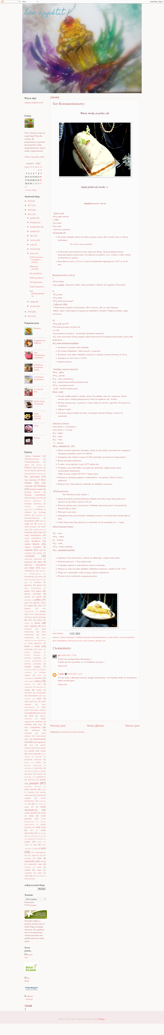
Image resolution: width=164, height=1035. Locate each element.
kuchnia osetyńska (33, 664)
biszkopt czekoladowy (35, 495)
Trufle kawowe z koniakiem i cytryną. (36, 259)
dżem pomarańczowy (32, 579)
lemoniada (28, 678)
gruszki (27, 597)
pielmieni (28, 768)
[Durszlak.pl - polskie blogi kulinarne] (29, 957)
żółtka (41, 876)
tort (104, 641)
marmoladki (41, 693)
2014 (30, 312)
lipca (32, 236)
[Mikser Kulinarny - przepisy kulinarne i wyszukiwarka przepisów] (31, 972)
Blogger (101, 1019)
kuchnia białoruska (33, 655)
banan (39, 468)
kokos (39, 620)
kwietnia (34, 249)
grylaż (39, 597)
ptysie (44, 789)
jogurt (30, 605)
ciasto (40, 532)
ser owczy (39, 804)
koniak (27, 623)
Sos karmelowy (36, 273)
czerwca (33, 240)
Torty (36, 426)
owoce (43, 751)
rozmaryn (42, 801)
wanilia (27, 870)
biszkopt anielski (36, 489)
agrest (27, 465)
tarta (35, 844)
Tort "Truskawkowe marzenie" (39, 355)
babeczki (28, 467)
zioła (34, 876)
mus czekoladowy (60, 641)
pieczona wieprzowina (33, 765)
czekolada (29, 555)
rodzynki (39, 795)
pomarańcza (41, 777)
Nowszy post (57, 725)
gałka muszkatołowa (33, 588)
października (35, 227)
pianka (38, 762)
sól (42, 836)
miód (31, 716)
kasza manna (33, 617)
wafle (39, 867)
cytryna (123, 637)
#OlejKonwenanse (32, 459)
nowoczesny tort (74, 641)
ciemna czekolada (33, 547)
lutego (33, 302)
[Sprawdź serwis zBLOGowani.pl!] (29, 999)
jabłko (38, 599)
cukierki (29, 550)
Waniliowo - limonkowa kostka (39, 367)
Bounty (37, 438)
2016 (30, 210)
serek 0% (29, 807)
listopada (34, 222)
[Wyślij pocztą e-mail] (71, 633)
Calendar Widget (31, 190)
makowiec (39, 687)
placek (39, 774)
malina (27, 690)
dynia (40, 577)
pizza (30, 774)
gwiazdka (28, 600)
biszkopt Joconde (36, 498)
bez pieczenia (32, 476)
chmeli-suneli (38, 530)
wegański (28, 873)
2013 (30, 316)
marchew (28, 693)
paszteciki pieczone (33, 759)
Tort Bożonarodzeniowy (37, 293)
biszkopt (41, 485)
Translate (32, 905)
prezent (43, 779)
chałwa (40, 524)
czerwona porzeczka (33, 559)
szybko (27, 842)
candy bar (29, 524)
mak (39, 684)
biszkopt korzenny (83, 637)
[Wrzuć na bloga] (73, 633)
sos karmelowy (32, 836)
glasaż (38, 591)
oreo (31, 745)
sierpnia (33, 231)
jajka (26, 603)
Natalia (61, 674)
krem (37, 622)
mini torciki (41, 713)
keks (30, 620)
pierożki (27, 771)
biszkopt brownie (33, 492)
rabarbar (31, 792)
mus (40, 724)
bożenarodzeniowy (99, 637)
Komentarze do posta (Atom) (72, 732)
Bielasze (37, 328)
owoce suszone (88, 641)
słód (31, 830)
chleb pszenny (31, 527)
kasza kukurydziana (37, 614)
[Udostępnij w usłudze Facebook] (77, 633)
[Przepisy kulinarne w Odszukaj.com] (31, 990)
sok (39, 833)
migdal (30, 713)
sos (44, 833)
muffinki (28, 724)
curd (40, 550)
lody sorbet (28, 681)
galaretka (28, 585)
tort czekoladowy (38, 852)
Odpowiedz (62, 666)
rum (29, 804)
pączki (27, 762)
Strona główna (95, 725)
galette (39, 585)
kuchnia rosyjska (32, 666)
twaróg (43, 861)
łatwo (38, 681)
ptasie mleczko (31, 789)
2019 (30, 201)
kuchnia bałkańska (32, 652)
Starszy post (132, 725)
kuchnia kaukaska (33, 658)
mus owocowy (32, 730)
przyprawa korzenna (33, 786)
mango (39, 690)
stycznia (33, 306)
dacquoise (29, 562)
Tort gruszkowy (36, 282)
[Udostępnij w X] (75, 633)
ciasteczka (29, 532)
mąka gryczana (31, 701)
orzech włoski (40, 748)
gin (59, 655)
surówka (40, 839)
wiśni (40, 873)
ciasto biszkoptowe (33, 535)
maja (32, 244)
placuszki (28, 777)
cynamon (28, 553)
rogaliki (28, 798)
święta (27, 845)
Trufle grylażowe (37, 278)
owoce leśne (33, 754)
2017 (30, 205)
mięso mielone (40, 710)
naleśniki (28, 733)
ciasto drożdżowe (32, 541)
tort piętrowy (33, 855)
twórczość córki (35, 864)
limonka (38, 678)
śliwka (39, 842)
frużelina (130, 637)
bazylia (27, 470)
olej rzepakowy (39, 742)
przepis (99, 641)
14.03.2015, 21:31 (74, 674)
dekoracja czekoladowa (35, 565)
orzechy (31, 751)
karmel (43, 611)
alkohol (39, 465)
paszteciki (38, 757)
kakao (39, 605)
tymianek (28, 867)
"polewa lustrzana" (67, 637)
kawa (44, 617)
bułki (41, 521)
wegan (39, 870)
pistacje (36, 771)
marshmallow (33, 696)
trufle (39, 858)
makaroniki (28, 687)
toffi (36, 848)
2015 (30, 214)
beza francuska (31, 480)
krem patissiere (35, 643)
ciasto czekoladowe (33, 538)
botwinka (39, 515)
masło (38, 698)
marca (33, 253)
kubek (40, 649)
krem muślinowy (40, 640)
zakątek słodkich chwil (34, 102)
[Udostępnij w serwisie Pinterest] (79, 633)
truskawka (30, 861)
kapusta (28, 608)
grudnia (33, 218)
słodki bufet (41, 827)
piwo (44, 771)
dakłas (39, 562)
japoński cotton (39, 603)
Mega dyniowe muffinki (37, 416)
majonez (27, 684)
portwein (31, 780)
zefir (26, 876)
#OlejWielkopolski (32, 462)
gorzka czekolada (33, 594)
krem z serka (32, 646)
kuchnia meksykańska (33, 661)
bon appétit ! (47, 13)
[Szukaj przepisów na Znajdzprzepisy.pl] (29, 981)
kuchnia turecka (30, 669)
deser (31, 567)
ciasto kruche (113, 637)
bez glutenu (38, 470)
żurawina (28, 879)
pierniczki (39, 768)
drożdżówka (29, 577)
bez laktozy (39, 474)
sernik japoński (31, 813)
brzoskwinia (29, 521)
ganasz (27, 591)
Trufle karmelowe (37, 287)
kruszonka (29, 649)
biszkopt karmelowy (33, 501)
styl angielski (29, 839)
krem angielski (31, 626)
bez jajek (28, 474)
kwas (39, 675)
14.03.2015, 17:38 (68, 655)
